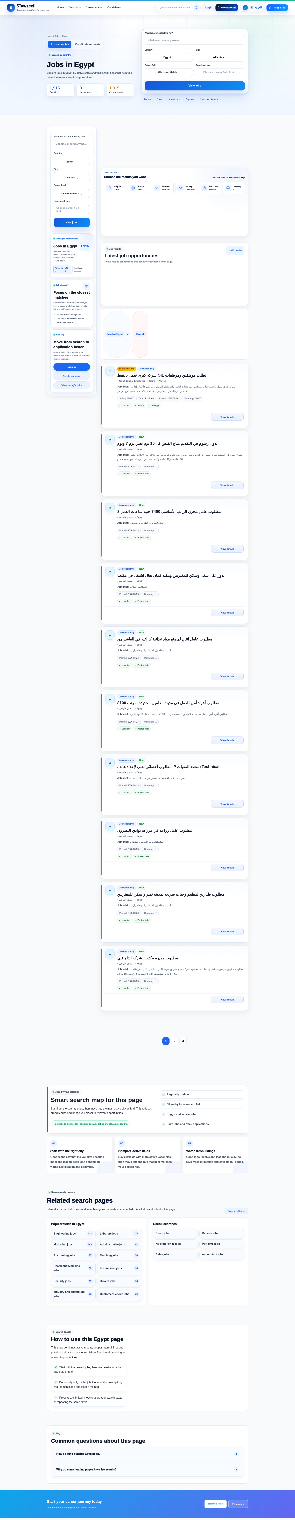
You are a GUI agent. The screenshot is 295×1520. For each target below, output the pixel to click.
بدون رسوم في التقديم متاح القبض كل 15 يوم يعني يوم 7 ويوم (167, 443)
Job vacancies (59, 44)
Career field (150, 65)
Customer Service (209, 99)
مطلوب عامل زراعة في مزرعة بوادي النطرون (154, 830)
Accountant (174, 99)
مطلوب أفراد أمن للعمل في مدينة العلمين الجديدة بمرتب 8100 (168, 703)
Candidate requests (88, 44)
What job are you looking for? (159, 33)
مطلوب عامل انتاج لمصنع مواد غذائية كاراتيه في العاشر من (164, 639)
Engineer (190, 99)
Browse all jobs (236, 1211)
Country (148, 50)
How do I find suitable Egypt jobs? (78, 1453)
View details (227, 417)
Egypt (65, 36)
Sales (160, 99)
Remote (147, 99)
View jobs (194, 85)
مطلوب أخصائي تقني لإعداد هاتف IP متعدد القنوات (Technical (168, 766)
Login (208, 7)
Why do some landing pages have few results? (86, 1469)
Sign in (72, 367)
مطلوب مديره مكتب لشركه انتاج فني (147, 958)
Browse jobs (215, 1503)
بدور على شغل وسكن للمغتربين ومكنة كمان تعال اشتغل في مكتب (170, 575)
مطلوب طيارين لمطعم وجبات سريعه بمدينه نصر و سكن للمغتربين (170, 894)
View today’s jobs (71, 385)
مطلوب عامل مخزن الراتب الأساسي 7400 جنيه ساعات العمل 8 (169, 511)
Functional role (203, 65)
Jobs (57, 36)
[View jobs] (196, 7)
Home (49, 36)
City (198, 50)
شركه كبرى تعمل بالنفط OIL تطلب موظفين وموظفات (161, 375)
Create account (227, 7)
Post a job (238, 1504)
